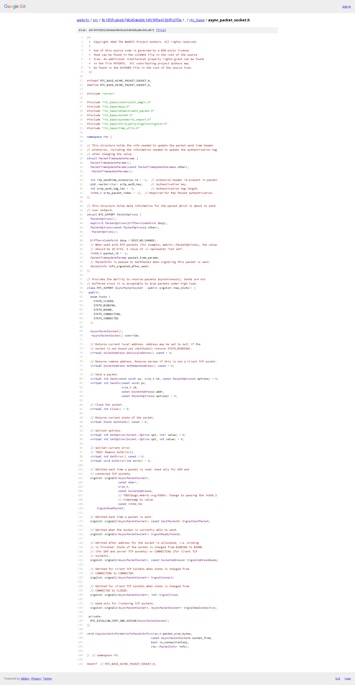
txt (337, 678)
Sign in (346, 6)
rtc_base (197, 19)
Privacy (36, 678)
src (95, 19)
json (347, 678)
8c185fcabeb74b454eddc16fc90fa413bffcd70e (142, 19)
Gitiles (25, 678)
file (161, 30)
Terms (47, 678)
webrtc (83, 19)
